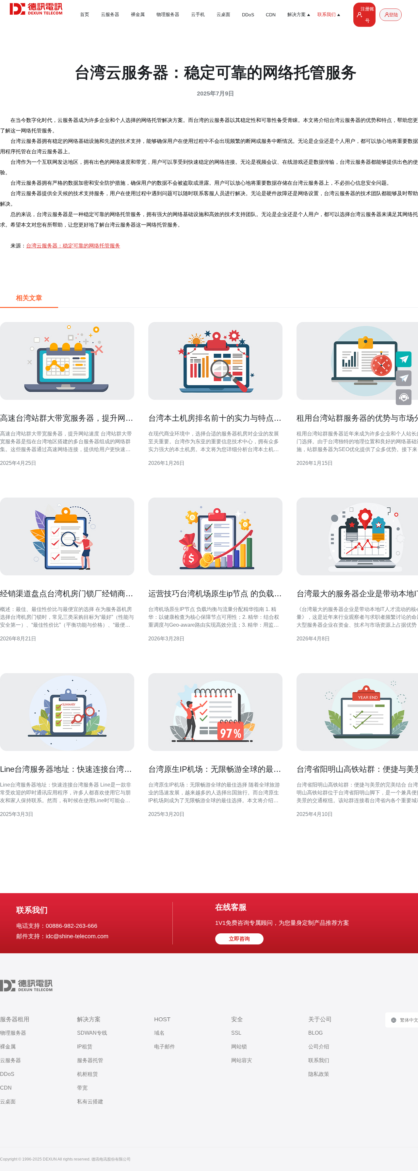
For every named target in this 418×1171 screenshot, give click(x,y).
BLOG (315, 1033)
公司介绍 (318, 1046)
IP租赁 (84, 1046)
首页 (84, 14)
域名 (159, 1033)
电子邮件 (164, 1046)
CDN (271, 14)
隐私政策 (318, 1074)
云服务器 (110, 14)
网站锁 (239, 1046)
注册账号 (367, 14)
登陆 (393, 14)
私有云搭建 (90, 1101)
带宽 (82, 1088)
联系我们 (318, 1060)
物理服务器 (167, 14)
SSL (236, 1033)
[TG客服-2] (403, 378)
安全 (237, 1019)
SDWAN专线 (92, 1033)
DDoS (248, 14)
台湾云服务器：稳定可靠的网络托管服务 (73, 245)
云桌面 (223, 14)
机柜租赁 (87, 1074)
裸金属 (138, 14)
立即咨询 (239, 939)
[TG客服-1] (403, 359)
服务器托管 (90, 1060)
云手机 (198, 14)
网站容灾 (241, 1060)
